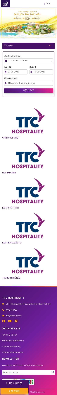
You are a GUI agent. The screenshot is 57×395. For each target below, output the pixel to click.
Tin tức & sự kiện (9, 335)
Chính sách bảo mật (11, 347)
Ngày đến (8, 67)
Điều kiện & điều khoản (13, 341)
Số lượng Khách (10, 78)
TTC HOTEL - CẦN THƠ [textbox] (18, 61)
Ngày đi (32, 67)
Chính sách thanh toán (12, 352)
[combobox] (30, 61)
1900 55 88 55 (15, 383)
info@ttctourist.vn (14, 316)
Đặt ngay (28, 90)
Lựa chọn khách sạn (12, 56)
